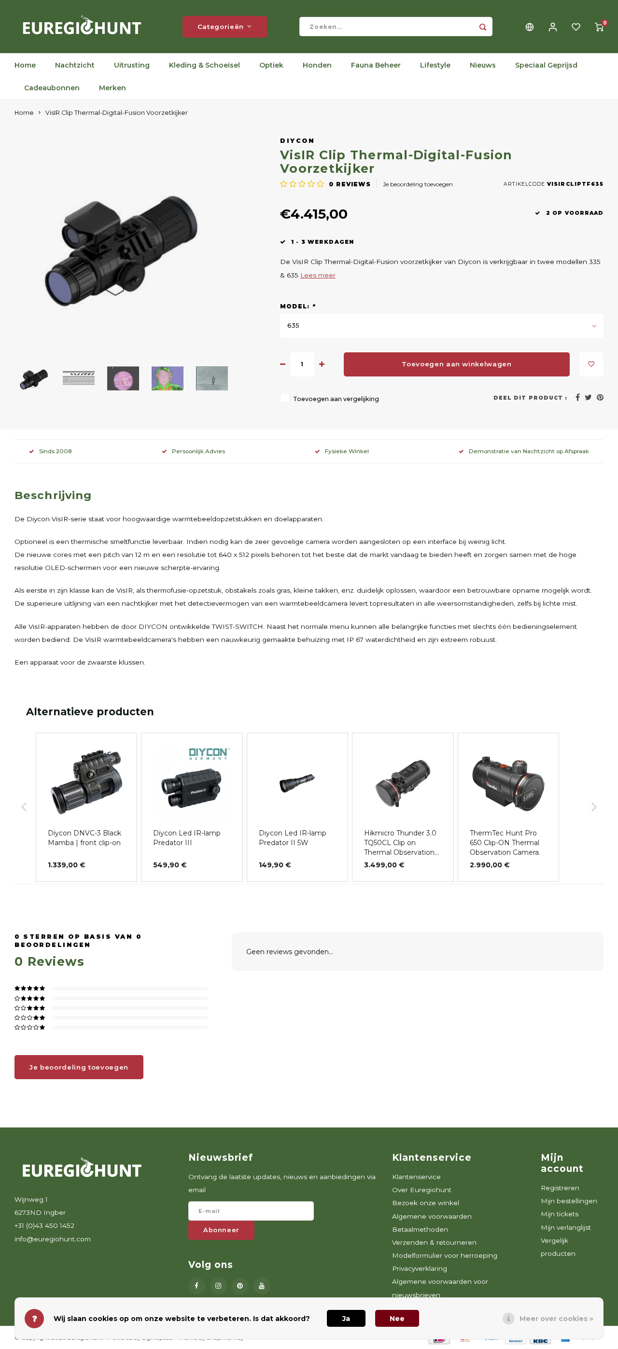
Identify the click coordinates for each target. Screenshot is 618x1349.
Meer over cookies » (556, 1318)
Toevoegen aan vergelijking (336, 399)
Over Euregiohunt (421, 1190)
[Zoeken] (482, 26)
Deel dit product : (530, 398)
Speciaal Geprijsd (546, 65)
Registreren (560, 1188)
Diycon (297, 140)
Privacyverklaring (419, 1268)
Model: (298, 306)
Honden (317, 65)
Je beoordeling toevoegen (418, 184)
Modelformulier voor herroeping (444, 1255)
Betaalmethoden (420, 1229)
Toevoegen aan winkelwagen (457, 364)
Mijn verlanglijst (566, 1227)
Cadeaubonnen (52, 87)
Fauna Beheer (376, 65)
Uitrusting (132, 65)
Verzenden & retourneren (434, 1242)
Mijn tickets (559, 1214)
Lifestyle (435, 65)
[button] (24, 807)
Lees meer (318, 275)
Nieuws (483, 65)
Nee (397, 1318)
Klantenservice (416, 1177)
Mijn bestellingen (569, 1201)
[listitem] (86, 807)
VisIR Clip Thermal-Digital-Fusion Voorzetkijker (116, 112)
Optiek (271, 65)
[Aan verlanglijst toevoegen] (591, 364)
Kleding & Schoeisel (204, 65)
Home (25, 65)
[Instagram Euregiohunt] (218, 1286)
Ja (346, 1318)
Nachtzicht (75, 65)
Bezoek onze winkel (425, 1203)
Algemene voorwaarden (432, 1216)
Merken (112, 87)
